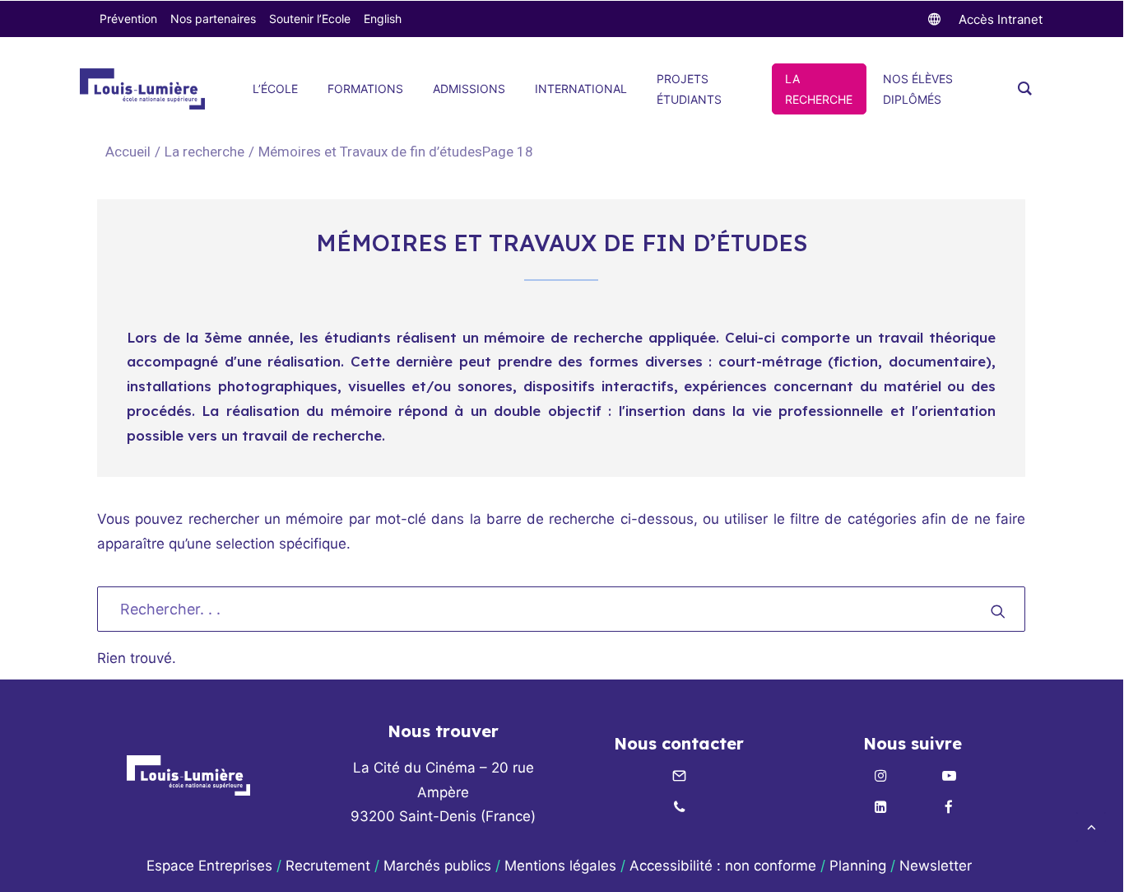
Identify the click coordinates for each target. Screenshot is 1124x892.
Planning (857, 865)
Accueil (128, 151)
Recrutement (328, 865)
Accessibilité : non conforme (722, 865)
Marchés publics (437, 865)
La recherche (204, 151)
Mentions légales (560, 865)
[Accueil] (188, 775)
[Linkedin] (880, 808)
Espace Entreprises (209, 865)
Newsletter (937, 865)
